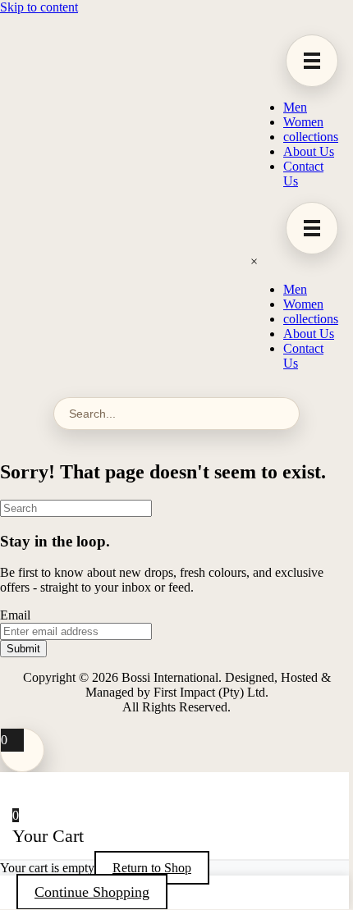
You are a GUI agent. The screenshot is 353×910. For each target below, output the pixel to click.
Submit (23, 648)
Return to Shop (151, 868)
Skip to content (39, 7)
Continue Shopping (91, 892)
